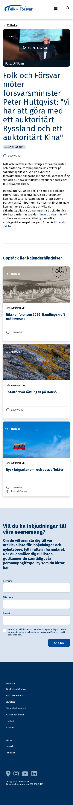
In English (11, 752)
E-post (6, 613)
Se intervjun (37, 47)
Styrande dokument (16, 708)
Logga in (10, 746)
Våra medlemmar (15, 695)
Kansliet (10, 727)
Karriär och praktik (15, 714)
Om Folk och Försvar (16, 689)
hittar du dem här (50, 214)
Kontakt (10, 721)
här (5, 567)
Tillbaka (12, 25)
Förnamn (7, 581)
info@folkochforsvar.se (17, 781)
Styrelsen (11, 701)
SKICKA (59, 642)
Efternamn (8, 597)
